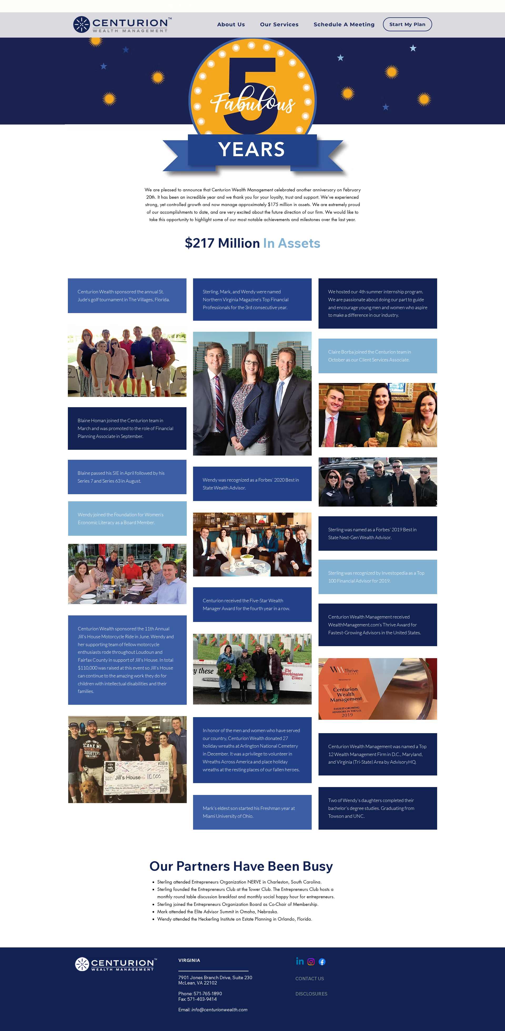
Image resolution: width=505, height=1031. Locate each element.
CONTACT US (309, 978)
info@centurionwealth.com (219, 1009)
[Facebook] (170, 5)
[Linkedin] (300, 961)
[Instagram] (311, 961)
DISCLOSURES (311, 994)
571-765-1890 (208, 993)
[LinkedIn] (189, 5)
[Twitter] (180, 5)
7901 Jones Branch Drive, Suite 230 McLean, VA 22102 (215, 980)
